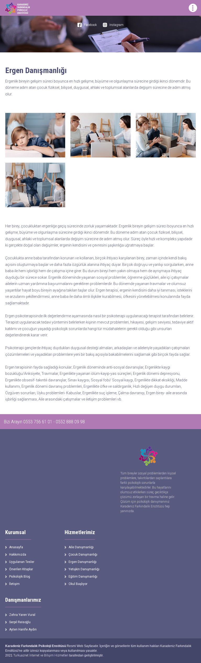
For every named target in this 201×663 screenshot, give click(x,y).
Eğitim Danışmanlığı (83, 576)
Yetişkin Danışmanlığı (84, 569)
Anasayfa (16, 547)
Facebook (90, 25)
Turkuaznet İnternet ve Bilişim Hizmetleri (40, 655)
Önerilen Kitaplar (21, 569)
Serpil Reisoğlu (20, 622)
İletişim (14, 584)
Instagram (116, 25)
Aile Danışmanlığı (81, 547)
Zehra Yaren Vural (22, 615)
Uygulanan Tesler (21, 562)
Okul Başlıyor (78, 584)
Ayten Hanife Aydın (23, 629)
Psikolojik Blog (19, 576)
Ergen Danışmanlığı (83, 562)
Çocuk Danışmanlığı (83, 554)
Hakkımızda (17, 554)
